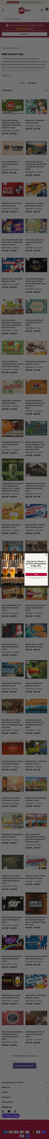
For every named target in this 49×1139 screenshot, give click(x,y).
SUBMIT (36, 574)
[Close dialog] (46, 555)
